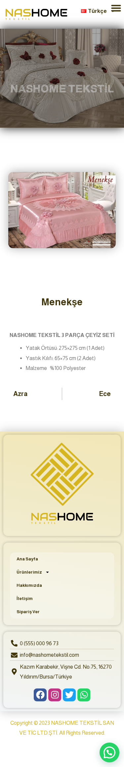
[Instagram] (54, 694)
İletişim (25, 598)
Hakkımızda (29, 585)
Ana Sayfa (27, 558)
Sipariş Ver (28, 611)
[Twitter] (69, 694)
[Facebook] (40, 694)
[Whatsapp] (83, 694)
